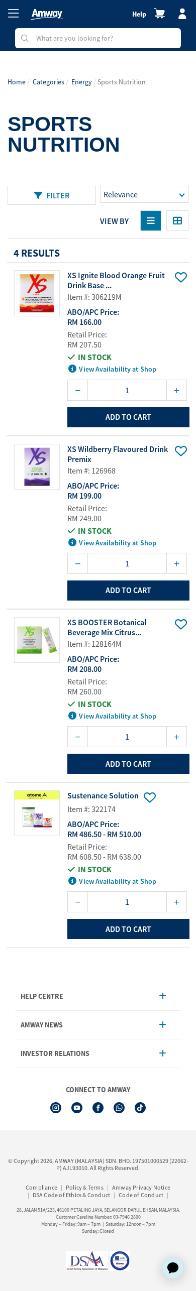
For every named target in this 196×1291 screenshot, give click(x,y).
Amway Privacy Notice (141, 1187)
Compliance (41, 1187)
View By (114, 221)
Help (139, 14)
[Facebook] (98, 1107)
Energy (81, 81)
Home (17, 81)
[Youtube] (76, 1107)
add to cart (128, 417)
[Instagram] (55, 1107)
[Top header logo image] (47, 14)
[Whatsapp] (119, 1107)
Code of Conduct (141, 1195)
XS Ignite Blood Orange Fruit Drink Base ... (116, 280)
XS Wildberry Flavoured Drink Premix (117, 454)
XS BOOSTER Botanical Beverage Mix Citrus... (106, 627)
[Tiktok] (140, 1107)
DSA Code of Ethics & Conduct (72, 1195)
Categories (48, 81)
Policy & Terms (85, 1187)
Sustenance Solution (103, 795)
